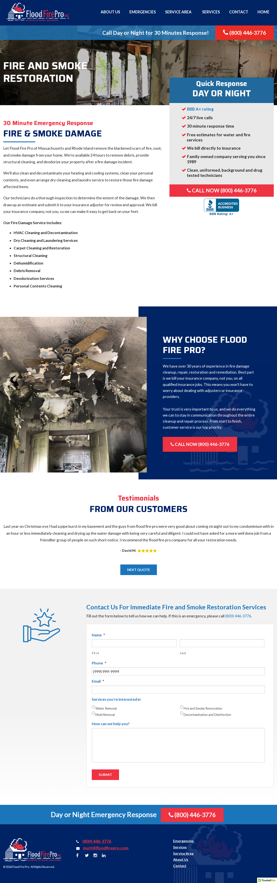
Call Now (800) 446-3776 (224, 190)
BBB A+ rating (200, 108)
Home (263, 12)
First (95, 653)
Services (211, 12)
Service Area (178, 12)
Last (183, 653)
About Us (110, 12)
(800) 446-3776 (247, 32)
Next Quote (138, 570)
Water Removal (106, 708)
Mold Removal (105, 715)
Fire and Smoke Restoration (203, 708)
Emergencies (142, 12)
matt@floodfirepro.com (106, 847)
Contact (238, 12)
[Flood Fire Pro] (37, 12)
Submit (105, 774)
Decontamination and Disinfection (207, 715)
